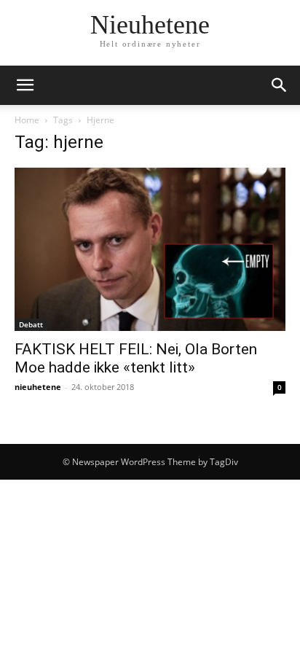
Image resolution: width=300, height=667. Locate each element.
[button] (24, 85)
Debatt (31, 324)
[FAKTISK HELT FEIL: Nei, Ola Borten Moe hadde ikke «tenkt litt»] (150, 249)
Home (27, 120)
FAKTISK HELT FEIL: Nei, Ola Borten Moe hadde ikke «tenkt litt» (136, 358)
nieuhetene (38, 386)
